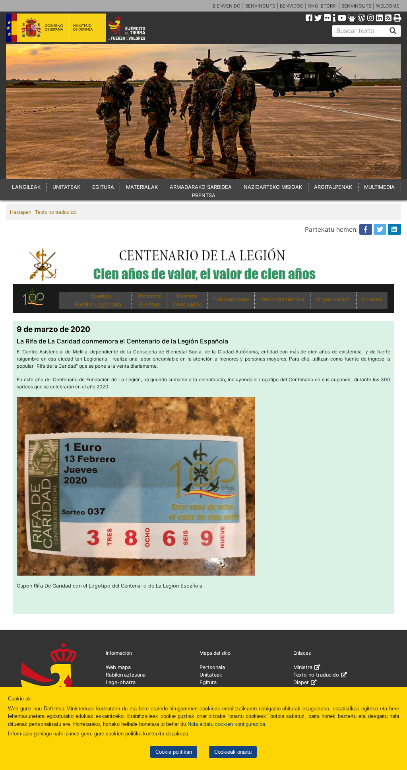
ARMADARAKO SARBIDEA (201, 187)
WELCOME (387, 6)
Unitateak (211, 675)
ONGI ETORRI (322, 6)
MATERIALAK (142, 187)
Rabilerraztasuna (125, 675)
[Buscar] (393, 31)
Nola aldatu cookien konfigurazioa (226, 724)
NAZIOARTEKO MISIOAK (273, 187)
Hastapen (20, 212)
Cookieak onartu (233, 752)
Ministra (302, 667)
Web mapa (118, 667)
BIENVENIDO (226, 6)
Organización (333, 298)
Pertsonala (212, 667)
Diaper (301, 682)
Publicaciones (231, 298)
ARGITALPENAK (333, 187)
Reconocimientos (282, 298)
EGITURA (103, 187)
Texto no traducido (55, 212)
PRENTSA (203, 195)
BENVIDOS (291, 6)
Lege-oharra (121, 682)
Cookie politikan (173, 752)
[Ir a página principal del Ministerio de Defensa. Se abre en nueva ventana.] (56, 27)
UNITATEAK (66, 187)
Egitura (208, 682)
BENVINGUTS (260, 6)
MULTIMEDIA (379, 187)
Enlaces (372, 298)
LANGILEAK (26, 187)
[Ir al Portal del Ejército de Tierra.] (134, 27)
